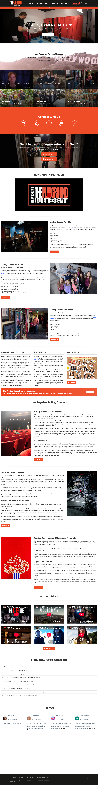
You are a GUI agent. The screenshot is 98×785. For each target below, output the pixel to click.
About (31, 3)
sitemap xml (13, 781)
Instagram (84, 3)
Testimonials (38, 3)
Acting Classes (54, 3)
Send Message (50, 154)
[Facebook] (79, 779)
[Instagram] (84, 779)
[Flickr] (81, 779)
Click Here (58, 7)
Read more (30, 729)
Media (46, 3)
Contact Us (76, 3)
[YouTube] (87, 779)
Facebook (82, 3)
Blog (62, 3)
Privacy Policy (40, 780)
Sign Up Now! (71, 382)
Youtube (86, 3)
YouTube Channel (49, 649)
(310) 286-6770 (50, 159)
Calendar (67, 3)
